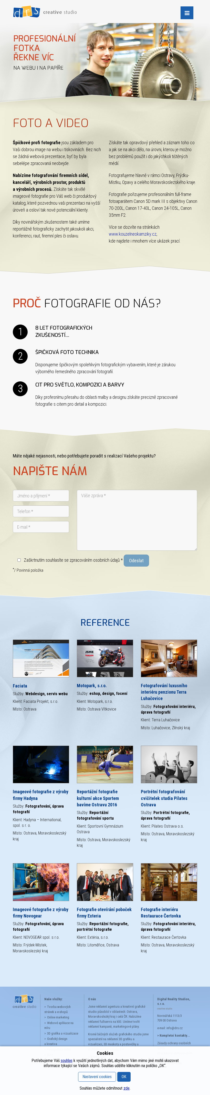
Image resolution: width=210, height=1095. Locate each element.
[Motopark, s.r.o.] (105, 658)
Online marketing (58, 1017)
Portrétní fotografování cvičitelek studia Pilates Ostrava (164, 798)
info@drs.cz (174, 1028)
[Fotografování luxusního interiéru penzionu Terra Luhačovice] (169, 658)
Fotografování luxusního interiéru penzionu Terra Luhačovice (164, 692)
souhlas (66, 1060)
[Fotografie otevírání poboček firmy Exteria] (105, 882)
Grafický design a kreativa (55, 1041)
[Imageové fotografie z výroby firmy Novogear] (41, 882)
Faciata (20, 686)
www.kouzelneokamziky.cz (132, 234)
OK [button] (124, 1076)
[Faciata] (41, 658)
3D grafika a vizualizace (62, 1033)
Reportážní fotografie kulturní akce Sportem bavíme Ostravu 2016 (98, 798)
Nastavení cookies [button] (97, 1076)
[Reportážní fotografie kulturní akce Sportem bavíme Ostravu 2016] (105, 764)
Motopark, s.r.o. (92, 685)
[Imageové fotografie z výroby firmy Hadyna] (41, 764)
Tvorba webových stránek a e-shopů (57, 1009)
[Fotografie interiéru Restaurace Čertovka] (169, 882)
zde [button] (126, 1088)
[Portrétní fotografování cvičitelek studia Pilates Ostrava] (169, 764)
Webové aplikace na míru (59, 1025)
